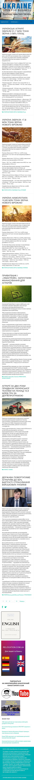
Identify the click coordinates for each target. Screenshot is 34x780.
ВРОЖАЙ (10, 112)
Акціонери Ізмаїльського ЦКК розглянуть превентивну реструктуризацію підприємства (16, 742)
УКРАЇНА (25, 267)
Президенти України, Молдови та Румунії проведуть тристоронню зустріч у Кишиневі (15, 732)
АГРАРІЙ (5, 112)
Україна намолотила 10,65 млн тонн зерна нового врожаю (15, 200)
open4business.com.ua (9, 777)
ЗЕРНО (15, 112)
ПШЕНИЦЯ (20, 112)
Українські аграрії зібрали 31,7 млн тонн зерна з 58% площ (15, 31)
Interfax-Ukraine (21, 777)
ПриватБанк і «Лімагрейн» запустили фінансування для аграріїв (16, 279)
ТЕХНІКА (10, 469)
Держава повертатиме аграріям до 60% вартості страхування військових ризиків (16, 481)
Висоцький (11, 595)
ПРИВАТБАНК (22, 376)
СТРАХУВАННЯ (27, 595)
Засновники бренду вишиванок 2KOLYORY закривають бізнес (16, 727)
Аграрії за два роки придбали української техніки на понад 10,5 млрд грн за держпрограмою (15, 390)
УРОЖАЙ (23, 190)
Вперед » (22, 601)
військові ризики (18, 595)
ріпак (24, 112)
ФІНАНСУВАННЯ (6, 378)
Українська (14, 22)
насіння (16, 376)
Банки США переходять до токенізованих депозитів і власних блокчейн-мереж (16, 737)
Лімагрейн (11, 376)
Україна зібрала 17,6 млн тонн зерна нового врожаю (14, 122)
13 (16, 601)
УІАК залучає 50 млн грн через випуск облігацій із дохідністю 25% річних (15, 722)
